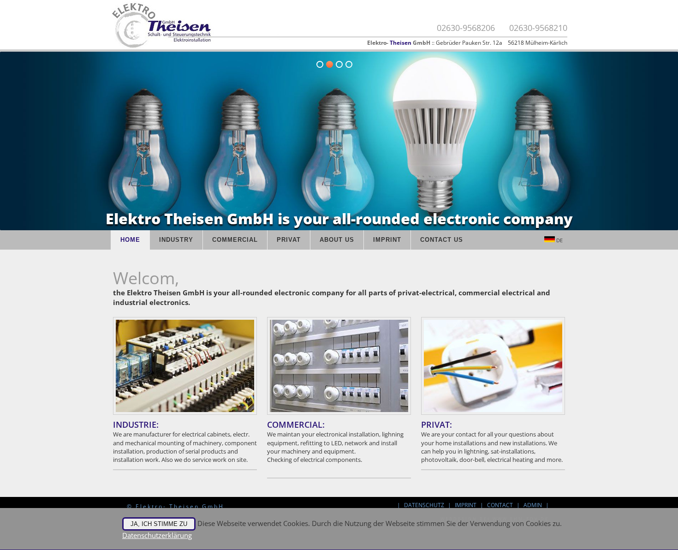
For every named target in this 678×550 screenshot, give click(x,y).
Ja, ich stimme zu (159, 523)
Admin (532, 505)
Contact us (441, 239)
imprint (387, 239)
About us (337, 239)
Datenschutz (424, 505)
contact (500, 505)
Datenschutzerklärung (157, 535)
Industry (176, 239)
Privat (289, 239)
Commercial (235, 239)
